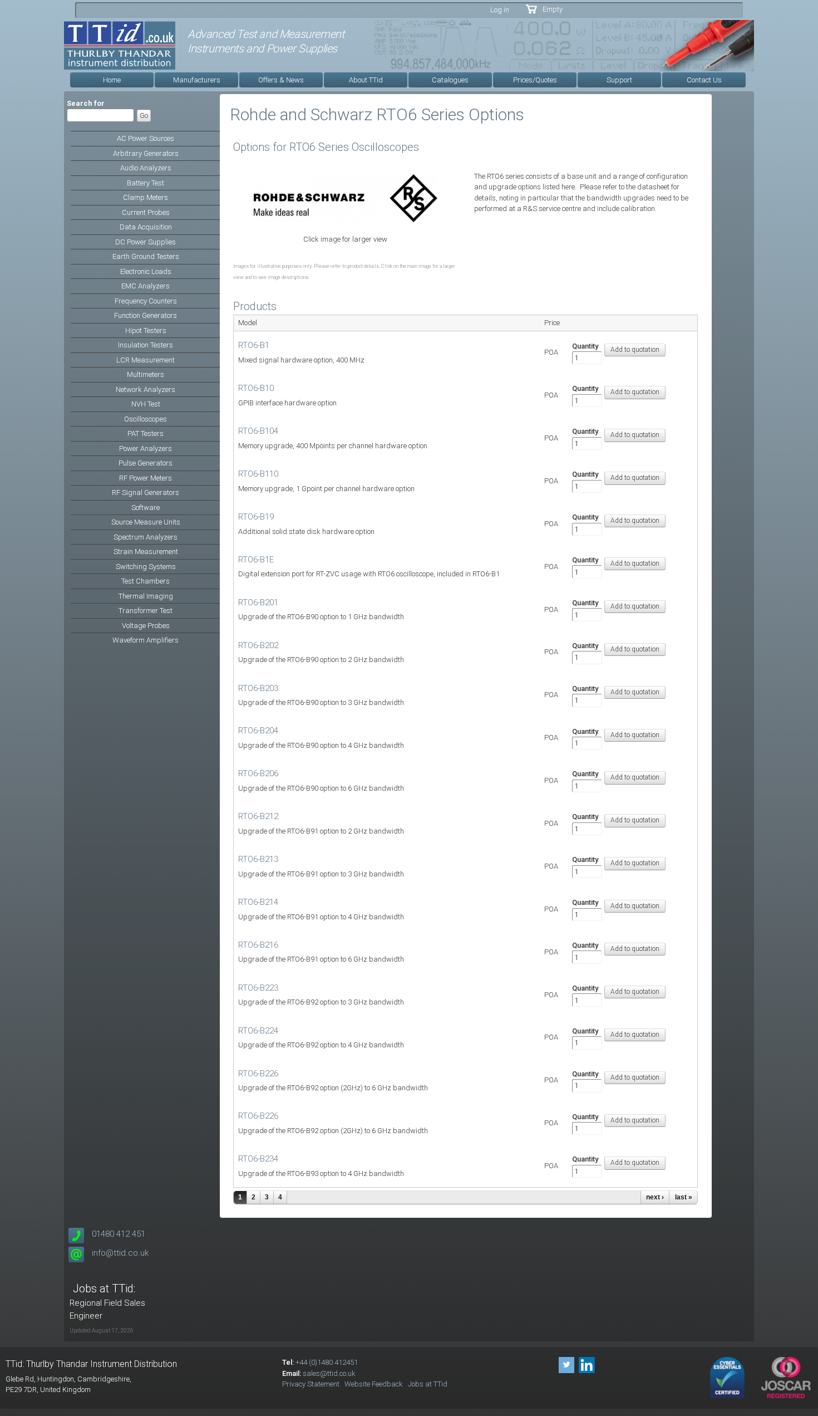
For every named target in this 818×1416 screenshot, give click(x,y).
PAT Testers (145, 433)
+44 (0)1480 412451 (326, 1362)
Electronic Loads (145, 271)
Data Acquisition (146, 227)
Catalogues (450, 80)
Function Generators (145, 315)
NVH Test (145, 404)
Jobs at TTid (427, 1384)
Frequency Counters (146, 301)
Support (619, 80)
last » (683, 1197)
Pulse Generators (146, 463)
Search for (86, 103)
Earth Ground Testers (145, 256)
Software (145, 507)
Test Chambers (145, 581)
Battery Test (145, 183)
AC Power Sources (145, 138)
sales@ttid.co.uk (329, 1373)
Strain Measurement (146, 551)
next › (655, 1197)
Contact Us (704, 80)
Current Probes (146, 212)
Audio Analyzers (145, 168)
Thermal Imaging (146, 596)
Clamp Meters (145, 197)
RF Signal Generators (145, 492)
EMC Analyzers (145, 286)
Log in (499, 10)
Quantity (585, 346)
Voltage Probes (146, 625)
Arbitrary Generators (146, 153)
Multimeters (145, 374)
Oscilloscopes (145, 419)
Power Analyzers (145, 448)
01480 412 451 (118, 1234)
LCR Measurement (145, 360)
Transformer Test (146, 610)
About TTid (366, 80)
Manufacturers (196, 80)
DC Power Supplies (145, 242)
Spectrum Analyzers (146, 537)
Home (112, 80)
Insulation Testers (145, 345)
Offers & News (281, 80)
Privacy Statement (310, 1384)
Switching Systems (146, 566)
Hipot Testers (145, 330)
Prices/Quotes (535, 80)
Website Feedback (373, 1384)
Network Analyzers (145, 389)
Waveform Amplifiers (145, 640)
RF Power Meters (145, 478)
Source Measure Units (145, 522)
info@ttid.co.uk (120, 1253)
